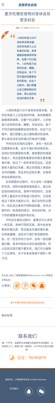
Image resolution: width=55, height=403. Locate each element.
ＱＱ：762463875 (31, 357)
